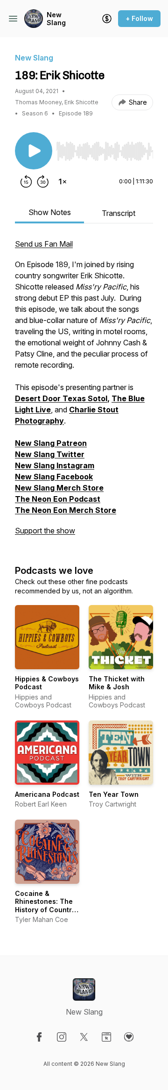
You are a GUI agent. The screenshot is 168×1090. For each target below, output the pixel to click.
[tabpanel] (84, 391)
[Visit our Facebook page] (39, 1037)
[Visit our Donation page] (128, 1037)
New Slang (56, 19)
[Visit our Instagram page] (61, 1037)
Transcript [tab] (118, 213)
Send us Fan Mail (44, 244)
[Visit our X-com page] (84, 1037)
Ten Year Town (114, 794)
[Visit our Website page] (106, 1037)
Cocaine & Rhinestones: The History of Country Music (45, 905)
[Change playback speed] (62, 181)
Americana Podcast (47, 794)
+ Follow (139, 18)
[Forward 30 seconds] (42, 181)
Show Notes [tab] (49, 212)
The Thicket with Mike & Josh (117, 683)
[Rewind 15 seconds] (26, 181)
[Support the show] (106, 18)
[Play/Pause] (33, 150)
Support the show (45, 530)
